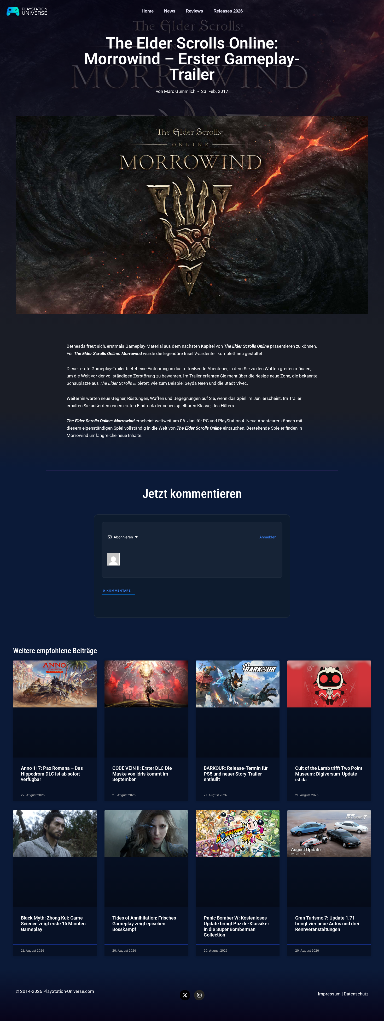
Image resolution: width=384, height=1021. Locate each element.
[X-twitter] (185, 995)
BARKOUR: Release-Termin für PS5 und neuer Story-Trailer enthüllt (235, 773)
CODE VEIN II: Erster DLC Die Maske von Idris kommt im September (142, 773)
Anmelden (267, 537)
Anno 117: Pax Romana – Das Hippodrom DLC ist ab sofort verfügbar (52, 773)
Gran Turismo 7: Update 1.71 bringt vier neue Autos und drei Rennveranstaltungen (327, 923)
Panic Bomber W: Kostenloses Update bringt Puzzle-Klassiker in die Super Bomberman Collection (236, 926)
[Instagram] (199, 995)
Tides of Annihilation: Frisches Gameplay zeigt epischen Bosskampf (144, 923)
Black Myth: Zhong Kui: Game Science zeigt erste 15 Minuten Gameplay (53, 923)
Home (148, 11)
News (169, 11)
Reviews (194, 11)
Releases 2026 (228, 11)
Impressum (329, 993)
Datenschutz (356, 993)
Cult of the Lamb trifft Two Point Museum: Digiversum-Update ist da (328, 773)
